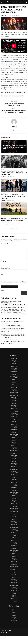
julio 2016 (14, 553)
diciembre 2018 (14, 506)
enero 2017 (14, 543)
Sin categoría (14, 620)
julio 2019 (14, 495)
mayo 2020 (14, 479)
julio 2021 (14, 456)
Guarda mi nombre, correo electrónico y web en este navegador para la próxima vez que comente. (15, 281)
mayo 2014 (14, 595)
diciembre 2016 (14, 545)
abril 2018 (14, 519)
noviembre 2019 (14, 489)
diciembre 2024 (14, 390)
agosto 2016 (14, 551)
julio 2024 (14, 398)
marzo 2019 (14, 501)
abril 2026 (14, 365)
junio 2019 (14, 497)
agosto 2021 (14, 455)
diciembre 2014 (14, 584)
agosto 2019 (14, 493)
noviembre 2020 (14, 469)
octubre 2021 (14, 452)
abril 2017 (14, 538)
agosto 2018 (14, 513)
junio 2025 (14, 381)
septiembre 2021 (14, 453)
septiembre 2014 (14, 588)
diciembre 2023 (14, 410)
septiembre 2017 (14, 530)
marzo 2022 (14, 443)
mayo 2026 (14, 363)
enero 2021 (14, 466)
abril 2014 (14, 596)
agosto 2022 (14, 435)
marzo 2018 (14, 521)
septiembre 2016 (14, 550)
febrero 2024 (14, 406)
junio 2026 (14, 361)
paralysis (21, 95)
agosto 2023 (14, 416)
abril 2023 (14, 422)
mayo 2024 (14, 402)
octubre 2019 (14, 490)
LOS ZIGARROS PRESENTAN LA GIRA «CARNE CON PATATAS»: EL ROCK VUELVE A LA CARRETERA (14, 172)
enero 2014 (14, 601)
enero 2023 (14, 427)
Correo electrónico (6, 268)
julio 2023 (14, 418)
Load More (14, 228)
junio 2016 (14, 555)
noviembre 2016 (14, 547)
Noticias (3, 169)
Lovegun (4, 15)
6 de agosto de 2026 (12, 151)
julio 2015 (14, 572)
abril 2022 (14, 442)
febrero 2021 (14, 464)
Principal (14, 615)
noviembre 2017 (14, 527)
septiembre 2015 (14, 569)
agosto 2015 (14, 571)
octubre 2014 (14, 587)
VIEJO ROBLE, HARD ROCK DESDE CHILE (13, 325)
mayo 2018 (14, 517)
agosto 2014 (14, 590)
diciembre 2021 (14, 448)
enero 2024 (14, 408)
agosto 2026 (14, 358)
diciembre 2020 (14, 468)
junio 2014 (14, 593)
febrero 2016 (14, 561)
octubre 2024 (14, 394)
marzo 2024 (14, 405)
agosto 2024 (14, 397)
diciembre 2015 (14, 564)
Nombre (3, 261)
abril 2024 (14, 403)
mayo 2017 (14, 537)
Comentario (4, 243)
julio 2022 (14, 437)
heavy (12, 95)
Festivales (14, 612)
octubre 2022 (14, 432)
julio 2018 (14, 514)
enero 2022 (14, 447)
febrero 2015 (14, 580)
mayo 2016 (14, 556)
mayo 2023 (14, 421)
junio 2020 (14, 477)
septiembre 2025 (14, 376)
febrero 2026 (14, 368)
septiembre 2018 (14, 511)
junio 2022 (14, 439)
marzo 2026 (14, 366)
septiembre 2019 (14, 492)
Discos (14, 610)
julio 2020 (14, 476)
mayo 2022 (14, 440)
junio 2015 (14, 574)
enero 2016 (14, 563)
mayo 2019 (14, 498)
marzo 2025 (14, 385)
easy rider (6, 95)
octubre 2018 (14, 509)
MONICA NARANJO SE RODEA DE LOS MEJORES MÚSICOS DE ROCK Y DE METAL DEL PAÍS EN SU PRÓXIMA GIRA (13, 335)
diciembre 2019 (14, 487)
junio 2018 (14, 516)
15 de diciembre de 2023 (14, 15)
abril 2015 (14, 577)
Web (2, 274)
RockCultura (9, 630)
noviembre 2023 (14, 411)
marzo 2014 (14, 598)
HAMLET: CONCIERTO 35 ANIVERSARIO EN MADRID (13, 314)
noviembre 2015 (14, 566)
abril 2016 (14, 558)
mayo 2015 (14, 575)
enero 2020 (14, 485)
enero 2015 (14, 582)
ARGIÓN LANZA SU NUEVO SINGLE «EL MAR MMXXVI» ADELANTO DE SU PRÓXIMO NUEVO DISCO (13, 220)
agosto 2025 (14, 377)
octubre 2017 (14, 529)
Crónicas (14, 609)
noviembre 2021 (14, 450)
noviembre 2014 (14, 585)
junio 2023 (14, 419)
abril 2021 (14, 461)
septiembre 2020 (14, 472)
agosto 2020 (14, 474)
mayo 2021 (14, 460)
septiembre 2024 (14, 395)
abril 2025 (14, 384)
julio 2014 (14, 592)
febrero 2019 (14, 503)
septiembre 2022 (14, 434)
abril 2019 (14, 500)
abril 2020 (14, 480)
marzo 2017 (14, 540)
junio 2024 (14, 400)
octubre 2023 (14, 413)
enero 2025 (14, 389)
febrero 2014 (14, 600)
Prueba (14, 617)
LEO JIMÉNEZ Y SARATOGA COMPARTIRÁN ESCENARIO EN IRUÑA (13, 147)
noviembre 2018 (14, 508)
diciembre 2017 (14, 526)
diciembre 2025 (14, 371)
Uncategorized (14, 622)
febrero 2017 (14, 542)
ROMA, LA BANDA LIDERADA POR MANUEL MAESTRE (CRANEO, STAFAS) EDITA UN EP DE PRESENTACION (13, 330)
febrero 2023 (14, 426)
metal (16, 95)
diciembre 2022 (14, 429)
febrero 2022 (14, 445)
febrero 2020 (14, 484)
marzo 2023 (14, 424)
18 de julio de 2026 (10, 176)
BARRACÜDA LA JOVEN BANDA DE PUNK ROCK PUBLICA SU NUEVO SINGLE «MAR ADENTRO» (13, 196)
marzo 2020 (14, 482)
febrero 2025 (14, 387)
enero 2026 (14, 369)
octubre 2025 (14, 374)
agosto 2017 (14, 532)
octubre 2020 (14, 471)
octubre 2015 (14, 567)
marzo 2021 (14, 463)
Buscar (2, 290)
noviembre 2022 (14, 431)
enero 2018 (14, 524)
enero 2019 (14, 505)
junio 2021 (14, 458)
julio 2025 (14, 379)
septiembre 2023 (14, 414)
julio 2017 (14, 534)
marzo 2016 (14, 559)
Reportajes (14, 618)
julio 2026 (14, 360)
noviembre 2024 (14, 392)
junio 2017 (14, 535)
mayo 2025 (14, 382)
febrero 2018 (14, 522)
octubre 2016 (14, 548)
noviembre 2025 (14, 373)
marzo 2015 (14, 579)
